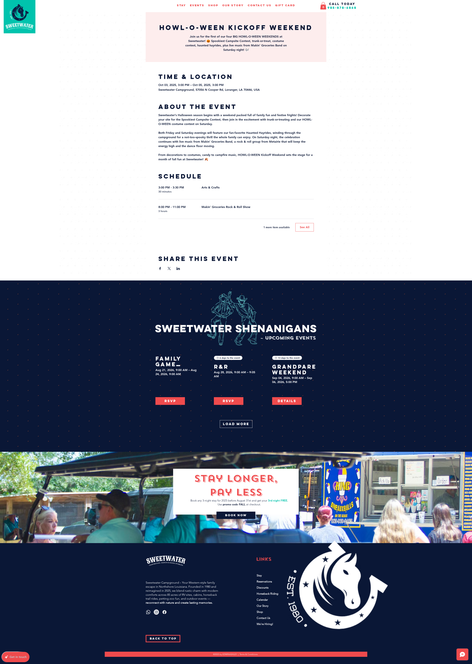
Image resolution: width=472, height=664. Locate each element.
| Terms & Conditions (248, 654)
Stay (259, 575)
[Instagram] (156, 612)
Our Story (262, 606)
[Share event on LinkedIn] (178, 268)
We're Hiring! (265, 624)
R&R (221, 367)
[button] (181, 5)
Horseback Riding (267, 593)
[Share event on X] (169, 268)
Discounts (262, 587)
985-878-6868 (342, 8)
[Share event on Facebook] (160, 268)
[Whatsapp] (148, 612)
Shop (260, 612)
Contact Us (263, 618)
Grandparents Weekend (294, 369)
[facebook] (164, 612)
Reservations (264, 581)
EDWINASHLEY (230, 654)
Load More (236, 424)
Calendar (262, 599)
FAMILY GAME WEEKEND (173, 361)
